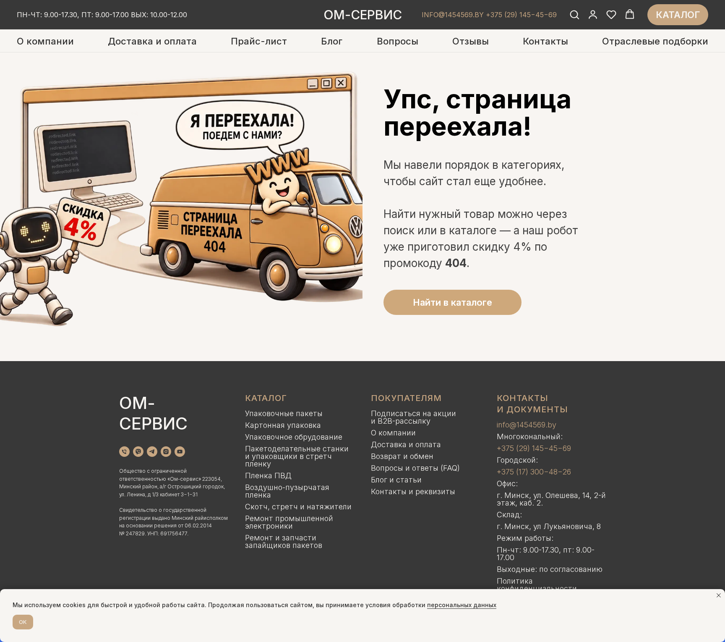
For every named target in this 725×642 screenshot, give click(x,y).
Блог (331, 41)
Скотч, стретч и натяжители (298, 506)
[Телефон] (124, 451)
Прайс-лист (259, 41)
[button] (574, 14)
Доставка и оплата (152, 41)
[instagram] (166, 451)
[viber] (138, 451)
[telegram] (152, 451)
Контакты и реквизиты (413, 491)
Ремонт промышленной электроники (289, 522)
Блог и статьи (396, 479)
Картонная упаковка (283, 425)
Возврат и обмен (402, 456)
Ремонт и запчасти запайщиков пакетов (283, 541)
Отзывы (470, 41)
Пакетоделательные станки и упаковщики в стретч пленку (297, 456)
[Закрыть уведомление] (719, 595)
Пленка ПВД (268, 475)
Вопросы (397, 41)
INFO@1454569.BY (453, 14)
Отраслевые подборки (655, 41)
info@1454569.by (526, 424)
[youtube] (180, 451)
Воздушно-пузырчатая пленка (287, 491)
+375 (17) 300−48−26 (534, 471)
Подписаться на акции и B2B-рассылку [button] (413, 417)
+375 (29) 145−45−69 (534, 448)
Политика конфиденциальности (537, 584)
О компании (45, 41)
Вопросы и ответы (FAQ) (415, 468)
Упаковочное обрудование (293, 436)
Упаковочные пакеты (284, 413)
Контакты (545, 41)
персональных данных (461, 604)
